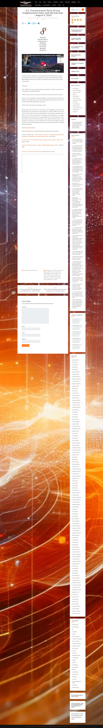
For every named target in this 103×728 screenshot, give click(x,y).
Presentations (75, 664)
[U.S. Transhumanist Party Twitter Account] (75, 20)
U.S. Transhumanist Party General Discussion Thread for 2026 (77, 328)
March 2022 (74, 461)
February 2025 (75, 395)
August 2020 (74, 506)
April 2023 (74, 438)
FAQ (79, 2)
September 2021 (75, 476)
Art (73, 629)
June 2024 (74, 414)
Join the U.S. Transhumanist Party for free (31, 151)
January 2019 (75, 551)
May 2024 (74, 416)
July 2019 (74, 537)
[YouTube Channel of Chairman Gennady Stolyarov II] (81, 20)
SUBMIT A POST (75, 71)
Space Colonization (77, 92)
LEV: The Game (74, 78)
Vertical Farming (76, 105)
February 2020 (75, 521)
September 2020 (75, 504)
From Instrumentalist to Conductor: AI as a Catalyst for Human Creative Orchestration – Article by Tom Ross (77, 287)
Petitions (74, 660)
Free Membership (46, 5)
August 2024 (74, 409)
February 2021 (75, 492)
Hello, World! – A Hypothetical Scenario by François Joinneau (77, 185)
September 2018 (75, 561)
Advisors (61, 2)
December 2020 (75, 497)
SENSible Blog (29, 131)
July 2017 (74, 594)
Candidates (67, 2)
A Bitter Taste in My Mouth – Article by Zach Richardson (77, 155)
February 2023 (75, 442)
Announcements (75, 626)
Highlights (74, 2)
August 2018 (74, 563)
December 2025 (75, 376)
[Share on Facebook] (24, 23)
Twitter (59, 5)
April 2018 (74, 573)
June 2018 (74, 568)
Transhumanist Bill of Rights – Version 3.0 (76, 39)
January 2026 (75, 374)
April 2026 (74, 369)
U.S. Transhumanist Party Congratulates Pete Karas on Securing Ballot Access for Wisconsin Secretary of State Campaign (77, 169)
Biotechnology (76, 96)
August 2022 (74, 454)
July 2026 (74, 362)
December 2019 (75, 525)
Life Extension (76, 88)
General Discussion (76, 645)
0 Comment (55, 17)
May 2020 (74, 513)
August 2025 (74, 386)
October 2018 (75, 558)
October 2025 (75, 381)
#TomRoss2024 (75, 126)
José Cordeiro (55, 275)
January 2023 (75, 445)
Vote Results (74, 685)
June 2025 (74, 388)
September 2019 (75, 532)
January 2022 (75, 466)
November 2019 (75, 528)
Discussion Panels (76, 636)
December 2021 (75, 468)
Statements (74, 676)
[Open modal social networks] (38, 23)
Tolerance (74, 679)
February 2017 (75, 606)
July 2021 (74, 480)
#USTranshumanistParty (77, 122)
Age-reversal (48, 270)
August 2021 (74, 478)
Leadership (55, 2)
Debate (73, 634)
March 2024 (74, 419)
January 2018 (75, 580)
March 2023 (74, 440)
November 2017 (75, 585)
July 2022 (74, 457)
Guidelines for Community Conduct (77, 64)
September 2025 (75, 383)
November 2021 (75, 471)
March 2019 (74, 547)
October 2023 (75, 426)
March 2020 (74, 518)
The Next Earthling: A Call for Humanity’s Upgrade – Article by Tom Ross (77, 253)
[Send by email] (35, 23)
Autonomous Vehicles (77, 100)
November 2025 (75, 378)
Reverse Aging (54, 278)
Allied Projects (75, 624)
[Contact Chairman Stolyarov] (72, 22)
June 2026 (74, 364)
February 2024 (75, 421)
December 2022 (75, 447)
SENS (59, 278)
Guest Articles (75, 648)
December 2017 (75, 582)
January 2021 (75, 495)
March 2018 (74, 575)
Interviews (74, 653)
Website (24, 339)
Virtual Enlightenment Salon (50, 279)
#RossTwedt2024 (76, 127)
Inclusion (74, 650)
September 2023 (75, 428)
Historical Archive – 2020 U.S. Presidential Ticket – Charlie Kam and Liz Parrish (77, 705)
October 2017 (75, 587)
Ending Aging (47, 273)
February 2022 (75, 464)
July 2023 (74, 433)
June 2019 (74, 540)
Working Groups (75, 687)
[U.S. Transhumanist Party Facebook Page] (72, 20)
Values (44, 2)
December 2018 (75, 554)
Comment (24, 307)
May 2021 (74, 485)
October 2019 (75, 530)
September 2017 (75, 589)
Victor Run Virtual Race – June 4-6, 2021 (77, 696)
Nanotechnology (76, 98)
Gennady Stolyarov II (56, 273)
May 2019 (74, 542)
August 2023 (74, 431)
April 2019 (74, 544)
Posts (40, 2)
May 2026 (74, 367)
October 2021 (75, 473)
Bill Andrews (51, 272)
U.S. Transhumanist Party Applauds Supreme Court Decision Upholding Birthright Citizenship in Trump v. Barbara (77, 161)
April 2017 (74, 601)
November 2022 (75, 449)
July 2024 (74, 412)
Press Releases (75, 667)
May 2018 (74, 570)
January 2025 (75, 397)
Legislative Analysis (76, 655)
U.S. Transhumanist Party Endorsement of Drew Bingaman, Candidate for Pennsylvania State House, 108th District (77, 230)
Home (36, 2)
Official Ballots (75, 657)
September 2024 (75, 407)
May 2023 (74, 435)
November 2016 (75, 613)
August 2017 (74, 592)
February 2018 (75, 577)
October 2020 (75, 502)
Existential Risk (76, 109)
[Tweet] (30, 23)
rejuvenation (47, 278)
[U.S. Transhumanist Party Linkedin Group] (78, 20)
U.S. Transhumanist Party (44, 17)
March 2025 (74, 393)
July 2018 (74, 566)
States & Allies (38, 5)
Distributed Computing (77, 638)
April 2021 (74, 487)
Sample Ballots (75, 671)
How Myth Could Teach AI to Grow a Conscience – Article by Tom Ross (77, 258)
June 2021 (74, 483)
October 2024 (75, 404)
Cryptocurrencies (76, 103)
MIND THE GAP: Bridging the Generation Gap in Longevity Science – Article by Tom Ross (55, 289)
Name (23, 326)
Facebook (54, 5)
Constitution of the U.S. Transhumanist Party (77, 30)
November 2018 (75, 556)
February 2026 (75, 371)
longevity (51, 276)
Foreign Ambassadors (76, 643)
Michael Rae (57, 276)
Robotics (75, 94)
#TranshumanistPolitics (77, 125)
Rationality (75, 111)
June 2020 (74, 511)
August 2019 (74, 535)
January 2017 (75, 608)
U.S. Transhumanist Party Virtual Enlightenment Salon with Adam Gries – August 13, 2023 (30, 289)
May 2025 (74, 390)
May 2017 (74, 599)
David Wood (58, 272)
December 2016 (75, 611)
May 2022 (74, 459)
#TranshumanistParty (76, 123)
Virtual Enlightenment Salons (30, 270)
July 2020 (74, 509)
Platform (49, 2)
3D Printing (75, 101)
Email (23, 332)
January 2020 (75, 523)
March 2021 (74, 490)
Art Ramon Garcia (56, 270)
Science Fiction (75, 674)
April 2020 (74, 516)
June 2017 (74, 596)
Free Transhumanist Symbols (76, 55)
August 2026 (74, 359)
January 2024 (75, 423)
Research (74, 669)
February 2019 (75, 549)
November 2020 (75, 499)
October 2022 (75, 452)
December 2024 (75, 400)
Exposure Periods (75, 641)
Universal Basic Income (77, 107)
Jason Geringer (47, 275)
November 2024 (75, 402)
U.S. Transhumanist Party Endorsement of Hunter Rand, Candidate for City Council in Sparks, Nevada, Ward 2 (77, 294)
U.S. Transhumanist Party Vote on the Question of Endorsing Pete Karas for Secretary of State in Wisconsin (77, 222)
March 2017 (74, 603)
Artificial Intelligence (77, 90)
